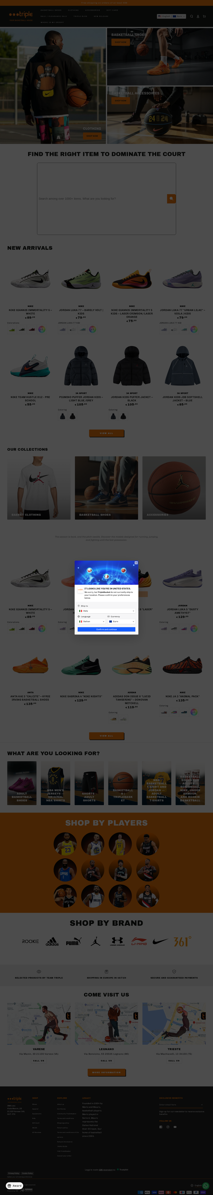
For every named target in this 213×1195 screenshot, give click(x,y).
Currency (115, 616)
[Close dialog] (136, 562)
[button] (106, 611)
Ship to (84, 606)
